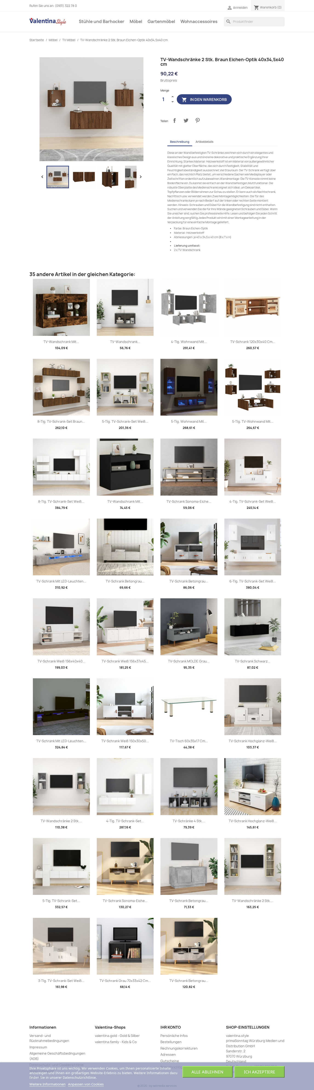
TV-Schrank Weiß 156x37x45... (125, 661)
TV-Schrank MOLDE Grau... (189, 661)
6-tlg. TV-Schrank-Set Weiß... (252, 581)
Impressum (38, 1047)
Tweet (186, 120)
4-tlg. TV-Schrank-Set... (125, 821)
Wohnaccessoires (198, 21)
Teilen (174, 120)
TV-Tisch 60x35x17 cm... (189, 741)
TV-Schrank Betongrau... (125, 581)
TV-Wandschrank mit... (61, 342)
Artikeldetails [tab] (205, 142)
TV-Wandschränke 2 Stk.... (61, 821)
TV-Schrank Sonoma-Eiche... (188, 501)
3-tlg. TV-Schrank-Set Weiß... (61, 981)
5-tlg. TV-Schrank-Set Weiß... (125, 421)
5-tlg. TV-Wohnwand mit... (252, 421)
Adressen (168, 1054)
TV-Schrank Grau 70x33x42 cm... (125, 981)
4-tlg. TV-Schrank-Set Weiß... (252, 501)
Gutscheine (169, 1061)
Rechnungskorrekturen (179, 1048)
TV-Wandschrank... (125, 342)
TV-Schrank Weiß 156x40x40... (61, 661)
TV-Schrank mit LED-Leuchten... (61, 581)
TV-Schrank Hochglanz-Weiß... (253, 741)
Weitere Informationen (47, 1084)
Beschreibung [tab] (179, 142)
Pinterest (197, 120)
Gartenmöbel (161, 21)
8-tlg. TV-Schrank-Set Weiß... (61, 501)
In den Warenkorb (204, 99)
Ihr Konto (170, 1027)
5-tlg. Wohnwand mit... (189, 421)
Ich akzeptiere (259, 1072)
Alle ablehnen (207, 1072)
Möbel (136, 21)
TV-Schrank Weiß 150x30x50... (125, 741)
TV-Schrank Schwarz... (252, 661)
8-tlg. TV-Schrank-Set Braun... (61, 421)
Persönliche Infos (174, 1035)
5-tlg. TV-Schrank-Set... (61, 901)
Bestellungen (171, 1042)
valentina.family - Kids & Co (116, 1042)
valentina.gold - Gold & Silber (117, 1035)
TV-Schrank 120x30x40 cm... (252, 342)
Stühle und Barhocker (101, 21)
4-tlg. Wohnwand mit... (189, 342)
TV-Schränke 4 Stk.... (189, 821)
